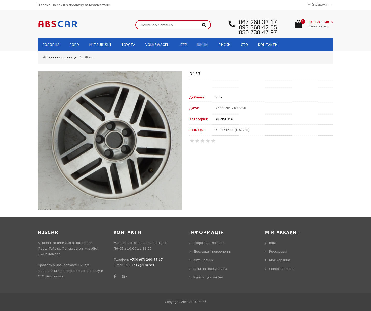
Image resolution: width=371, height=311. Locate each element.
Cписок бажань (281, 268)
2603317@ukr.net (139, 265)
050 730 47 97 (258, 32)
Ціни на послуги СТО (210, 268)
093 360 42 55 (258, 27)
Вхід (272, 243)
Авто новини (203, 260)
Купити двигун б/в (208, 277)
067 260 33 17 (258, 22)
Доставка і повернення (212, 251)
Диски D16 (224, 119)
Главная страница (62, 57)
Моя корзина (279, 260)
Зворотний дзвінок (208, 243)
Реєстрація (278, 251)
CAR (58, 24)
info (219, 97)
